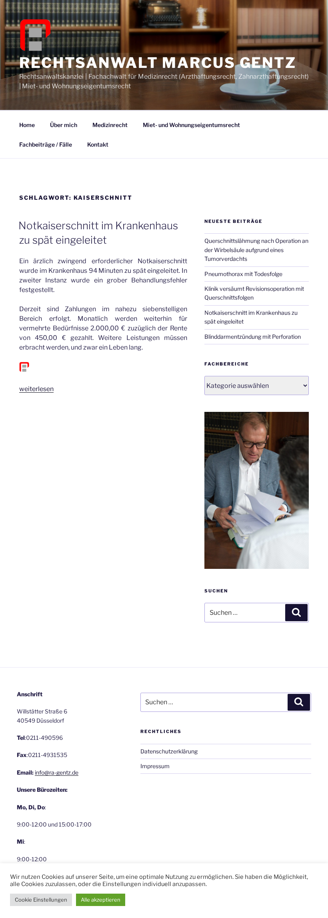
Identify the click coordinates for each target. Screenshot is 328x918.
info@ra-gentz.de (56, 772)
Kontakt (97, 144)
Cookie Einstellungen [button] (41, 899)
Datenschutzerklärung (169, 751)
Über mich (63, 124)
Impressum (155, 766)
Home (27, 124)
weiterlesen (36, 389)
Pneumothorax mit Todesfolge (243, 273)
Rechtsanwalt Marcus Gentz (157, 63)
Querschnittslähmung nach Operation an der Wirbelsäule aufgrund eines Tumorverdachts (256, 249)
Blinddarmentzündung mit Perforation (252, 336)
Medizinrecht (110, 124)
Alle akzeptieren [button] (100, 899)
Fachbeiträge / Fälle (45, 144)
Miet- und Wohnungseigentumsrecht (191, 124)
